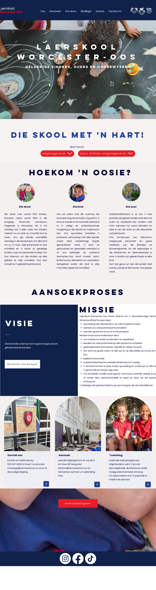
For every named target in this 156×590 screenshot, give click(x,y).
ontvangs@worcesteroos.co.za (24, 468)
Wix (42, 588)
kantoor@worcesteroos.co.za (74, 468)
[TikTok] (90, 558)
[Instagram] (65, 558)
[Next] (46, 484)
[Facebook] (77, 558)
